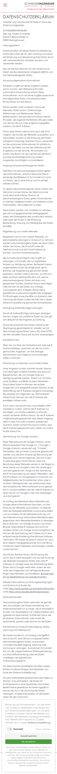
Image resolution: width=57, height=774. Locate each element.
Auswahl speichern (28, 736)
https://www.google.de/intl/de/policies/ (29, 591)
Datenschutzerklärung (39, 722)
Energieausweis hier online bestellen (40, 9)
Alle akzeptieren (28, 742)
